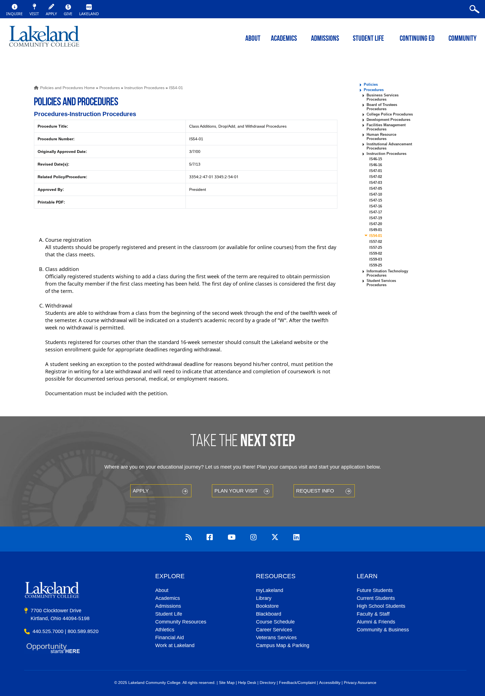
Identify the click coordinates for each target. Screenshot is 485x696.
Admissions (325, 39)
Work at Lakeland (175, 645)
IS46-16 (375, 165)
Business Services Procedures (383, 97)
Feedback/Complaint (297, 682)
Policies (371, 84)
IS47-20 (375, 224)
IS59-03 (375, 259)
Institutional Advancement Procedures (389, 146)
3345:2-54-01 (226, 176)
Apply (141, 491)
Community (463, 39)
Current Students (376, 598)
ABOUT (252, 39)
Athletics (164, 629)
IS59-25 (375, 265)
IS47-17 (375, 212)
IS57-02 (375, 241)
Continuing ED (417, 39)
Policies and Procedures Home (67, 87)
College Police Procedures (390, 114)
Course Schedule (275, 622)
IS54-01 (176, 87)
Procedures (109, 87)
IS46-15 (375, 159)
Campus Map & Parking (282, 645)
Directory (268, 682)
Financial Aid (169, 637)
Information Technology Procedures (387, 273)
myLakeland (44, 38)
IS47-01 (375, 171)
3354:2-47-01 (201, 176)
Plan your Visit (236, 491)
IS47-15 (375, 200)
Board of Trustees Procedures (382, 107)
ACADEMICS (284, 39)
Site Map (227, 682)
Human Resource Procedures (381, 136)
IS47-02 (375, 177)
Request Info (315, 491)
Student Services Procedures (381, 283)
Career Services (274, 629)
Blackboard (268, 614)
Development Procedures (388, 119)
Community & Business (383, 629)
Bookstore (267, 606)
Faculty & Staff (373, 614)
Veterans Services (276, 637)
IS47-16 (375, 206)
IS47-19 (375, 218)
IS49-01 (375, 230)
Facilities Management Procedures (386, 127)
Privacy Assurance (360, 682)
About (161, 590)
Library (263, 598)
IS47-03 (375, 182)
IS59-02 (375, 253)
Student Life (368, 39)
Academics (167, 598)
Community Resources (180, 622)
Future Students (375, 590)
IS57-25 (375, 247)
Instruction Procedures (144, 87)
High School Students (381, 606)
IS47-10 (375, 194)
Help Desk (247, 682)
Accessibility (329, 682)
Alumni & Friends (376, 622)
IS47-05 (375, 188)
